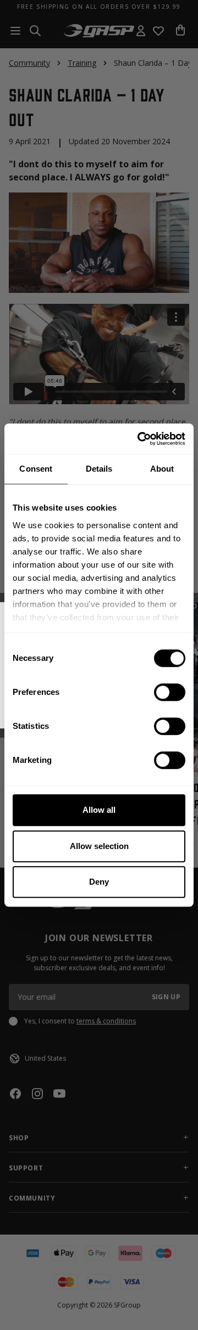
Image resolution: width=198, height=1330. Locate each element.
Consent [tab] (35, 468)
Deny (99, 881)
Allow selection (99, 846)
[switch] (169, 692)
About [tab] (162, 468)
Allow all (99, 809)
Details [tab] (99, 468)
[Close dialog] (194, 606)
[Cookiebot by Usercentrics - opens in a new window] (139, 439)
